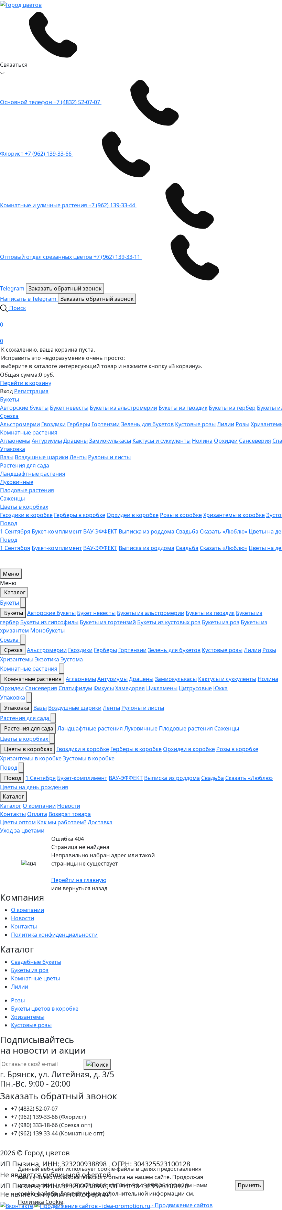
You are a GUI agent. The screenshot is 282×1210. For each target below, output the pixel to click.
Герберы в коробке (79, 515)
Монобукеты (47, 630)
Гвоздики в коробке (26, 515)
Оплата (37, 814)
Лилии (225, 424)
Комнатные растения (28, 432)
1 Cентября (15, 531)
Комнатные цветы (35, 978)
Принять (249, 1185)
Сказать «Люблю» (223, 531)
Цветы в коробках (24, 506)
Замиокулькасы (110, 440)
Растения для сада (24, 465)
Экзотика (47, 659)
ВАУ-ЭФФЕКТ (100, 531)
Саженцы (12, 498)
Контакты (13, 814)
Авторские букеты (24, 407)
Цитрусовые (195, 688)
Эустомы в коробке (89, 758)
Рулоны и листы (109, 457)
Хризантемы (16, 659)
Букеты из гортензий (108, 622)
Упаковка (12, 449)
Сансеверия (255, 440)
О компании (39, 806)
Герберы (78, 424)
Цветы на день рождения (34, 787)
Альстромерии (20, 424)
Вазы (6, 457)
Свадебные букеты (36, 962)
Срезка (9, 416)
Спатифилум (75, 688)
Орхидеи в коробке (133, 515)
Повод (8, 523)
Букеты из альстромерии (123, 407)
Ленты (78, 457)
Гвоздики (53, 424)
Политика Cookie (40, 1202)
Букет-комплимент (57, 531)
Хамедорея (130, 688)
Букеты (9, 399)
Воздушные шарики (41, 457)
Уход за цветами (22, 830)
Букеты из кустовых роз (168, 622)
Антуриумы (47, 440)
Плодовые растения (27, 490)
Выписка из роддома (146, 531)
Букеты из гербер (232, 407)
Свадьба (187, 531)
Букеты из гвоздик (183, 407)
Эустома (72, 659)
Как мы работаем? (61, 822)
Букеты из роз (220, 622)
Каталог (14, 592)
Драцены (75, 440)
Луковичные (16, 482)
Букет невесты (69, 407)
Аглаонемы (15, 440)
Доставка (100, 822)
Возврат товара (69, 814)
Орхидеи (226, 440)
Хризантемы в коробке (234, 515)
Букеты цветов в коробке (44, 1008)
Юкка (220, 688)
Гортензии (105, 424)
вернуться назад (85, 888)
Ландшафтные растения (32, 473)
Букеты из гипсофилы (49, 622)
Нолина (202, 440)
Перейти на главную (78, 880)
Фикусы (104, 688)
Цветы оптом (18, 822)
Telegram (13, 288)
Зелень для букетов (147, 424)
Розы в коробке (181, 515)
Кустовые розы (195, 424)
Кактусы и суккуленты (161, 440)
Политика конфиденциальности (54, 934)
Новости (68, 806)
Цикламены (161, 688)
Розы (242, 424)
